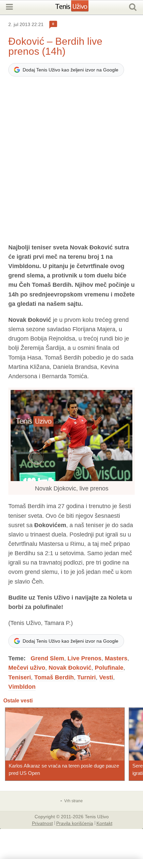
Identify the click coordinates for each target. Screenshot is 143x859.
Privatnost (42, 823)
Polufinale (109, 667)
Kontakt (104, 823)
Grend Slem (47, 658)
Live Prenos (84, 658)
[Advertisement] (71, 163)
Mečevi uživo (26, 667)
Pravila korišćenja (74, 823)
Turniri (86, 677)
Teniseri (19, 677)
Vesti (106, 677)
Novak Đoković (70, 667)
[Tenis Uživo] (79, 8)
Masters (116, 658)
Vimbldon (22, 686)
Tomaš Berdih (54, 677)
